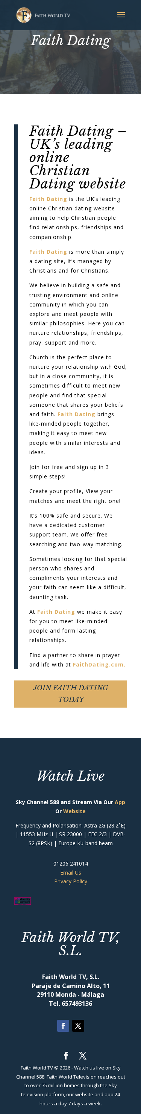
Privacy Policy (70, 881)
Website (74, 811)
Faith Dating (48, 198)
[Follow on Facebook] (63, 1026)
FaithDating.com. (99, 664)
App (120, 802)
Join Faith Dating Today (70, 694)
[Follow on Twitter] (78, 1026)
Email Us (70, 872)
